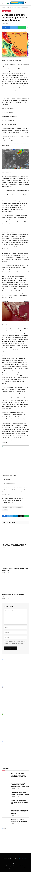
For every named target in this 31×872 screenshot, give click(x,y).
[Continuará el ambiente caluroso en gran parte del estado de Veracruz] (15, 56)
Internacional (22, 863)
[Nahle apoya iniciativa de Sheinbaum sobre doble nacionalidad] (15, 559)
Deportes (12, 868)
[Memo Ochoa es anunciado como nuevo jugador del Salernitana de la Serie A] (5, 812)
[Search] (28, 3)
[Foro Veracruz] (15, 3)
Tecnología (19, 868)
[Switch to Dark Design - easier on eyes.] (26, 2)
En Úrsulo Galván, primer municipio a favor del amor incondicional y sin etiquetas (18, 775)
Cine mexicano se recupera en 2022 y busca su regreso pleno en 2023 (19, 802)
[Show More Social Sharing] (27, 27)
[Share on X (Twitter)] (14, 27)
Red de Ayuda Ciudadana (12, 866)
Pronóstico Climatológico (15, 507)
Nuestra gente (23, 866)
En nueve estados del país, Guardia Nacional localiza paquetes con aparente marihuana (20, 784)
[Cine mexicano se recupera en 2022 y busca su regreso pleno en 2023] (5, 802)
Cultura (7, 868)
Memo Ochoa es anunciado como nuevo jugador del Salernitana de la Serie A (19, 812)
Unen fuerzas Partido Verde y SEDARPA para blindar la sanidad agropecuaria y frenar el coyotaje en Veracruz (13, 594)
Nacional (15, 863)
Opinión (26, 868)
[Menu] (3, 3)
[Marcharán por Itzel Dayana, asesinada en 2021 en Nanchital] (5, 821)
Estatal (9, 863)
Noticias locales (7, 11)
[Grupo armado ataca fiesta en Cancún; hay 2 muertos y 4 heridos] (5, 794)
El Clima (5, 507)
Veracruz (5, 509)
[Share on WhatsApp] (22, 27)
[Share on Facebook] (6, 27)
